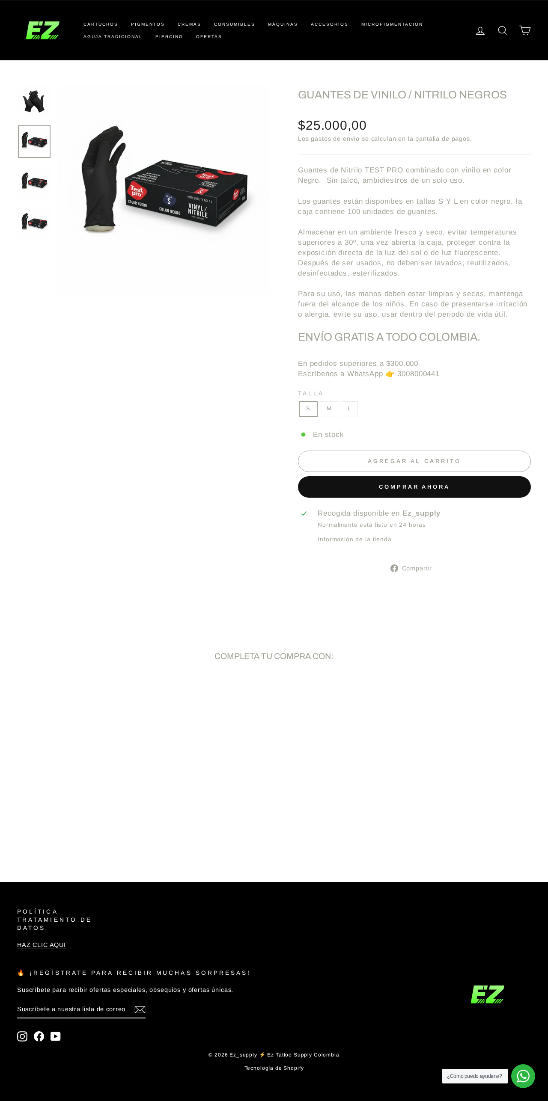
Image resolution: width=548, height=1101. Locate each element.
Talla (311, 393)
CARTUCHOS (100, 24)
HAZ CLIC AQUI (41, 944)
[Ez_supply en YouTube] (56, 1036)
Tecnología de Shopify (274, 1068)
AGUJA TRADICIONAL (113, 36)
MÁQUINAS (283, 24)
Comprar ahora (414, 487)
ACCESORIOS (329, 24)
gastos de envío (335, 138)
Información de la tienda (354, 539)
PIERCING (169, 36)
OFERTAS (209, 36)
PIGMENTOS (148, 24)
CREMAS (189, 24)
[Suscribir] (140, 1009)
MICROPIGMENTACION (392, 24)
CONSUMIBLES (234, 24)
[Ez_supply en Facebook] (39, 1036)
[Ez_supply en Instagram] (22, 1036)
